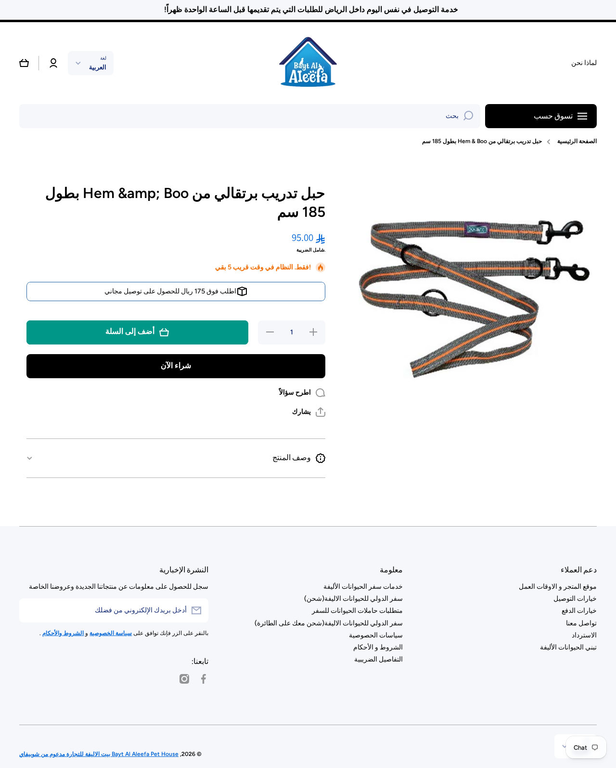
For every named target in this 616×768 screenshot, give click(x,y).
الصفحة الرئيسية (577, 141)
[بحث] (468, 116)
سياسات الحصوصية (376, 635)
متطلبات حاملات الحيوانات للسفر (357, 611)
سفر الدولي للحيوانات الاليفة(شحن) (353, 599)
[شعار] (308, 63)
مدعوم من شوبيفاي (42, 754)
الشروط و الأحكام (378, 647)
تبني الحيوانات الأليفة (568, 647)
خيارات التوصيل (575, 599)
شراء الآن (176, 365)
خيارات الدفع (579, 611)
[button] (24, 63)
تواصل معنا (581, 623)
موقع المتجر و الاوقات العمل (558, 587)
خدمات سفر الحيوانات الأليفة (363, 587)
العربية (97, 67)
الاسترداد (584, 635)
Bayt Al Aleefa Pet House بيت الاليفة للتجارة (122, 754)
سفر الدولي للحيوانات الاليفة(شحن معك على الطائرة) (329, 623)
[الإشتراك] (31, 610)
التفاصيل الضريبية (378, 659)
